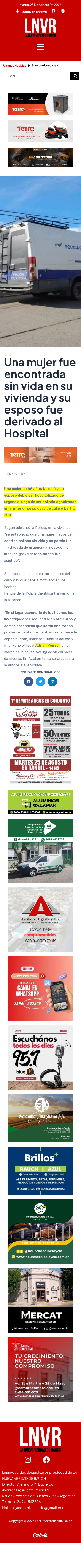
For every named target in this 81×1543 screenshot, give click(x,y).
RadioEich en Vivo (34, 12)
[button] (40, 47)
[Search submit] (75, 76)
